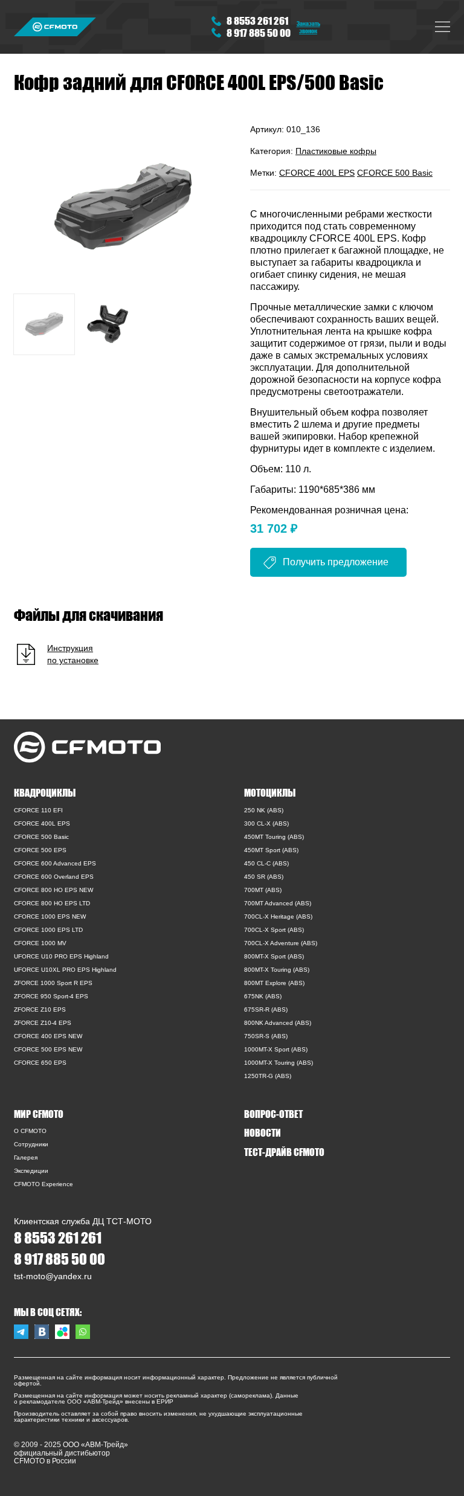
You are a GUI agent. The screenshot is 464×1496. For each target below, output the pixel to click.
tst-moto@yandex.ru (53, 1276)
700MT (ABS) (263, 890)
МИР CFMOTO (38, 1114)
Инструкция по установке (72, 654)
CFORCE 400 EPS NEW (48, 1036)
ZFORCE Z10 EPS (40, 1009)
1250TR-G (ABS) (267, 1076)
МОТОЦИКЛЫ (269, 792)
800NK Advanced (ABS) (277, 1022)
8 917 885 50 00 (259, 33)
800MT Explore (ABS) (274, 983)
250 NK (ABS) (263, 810)
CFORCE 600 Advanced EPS (55, 863)
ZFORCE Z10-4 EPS (42, 1022)
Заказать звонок (308, 26)
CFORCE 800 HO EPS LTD (52, 903)
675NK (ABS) (263, 996)
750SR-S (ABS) (266, 1036)
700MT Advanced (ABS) (277, 903)
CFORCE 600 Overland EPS (54, 876)
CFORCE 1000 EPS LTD (48, 929)
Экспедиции (31, 1170)
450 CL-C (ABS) (266, 863)
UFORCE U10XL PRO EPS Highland (65, 969)
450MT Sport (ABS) (271, 850)
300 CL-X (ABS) (266, 823)
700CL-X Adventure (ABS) (280, 943)
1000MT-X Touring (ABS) (278, 1062)
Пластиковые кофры (335, 151)
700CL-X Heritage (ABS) (278, 916)
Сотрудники (31, 1144)
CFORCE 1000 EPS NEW (50, 916)
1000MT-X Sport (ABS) (276, 1049)
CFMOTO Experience (43, 1184)
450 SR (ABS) (263, 876)
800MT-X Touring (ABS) (276, 969)
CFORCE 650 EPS (40, 1062)
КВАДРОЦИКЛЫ (45, 792)
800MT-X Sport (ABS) (274, 956)
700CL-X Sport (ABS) (274, 929)
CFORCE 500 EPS (40, 850)
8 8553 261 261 (257, 20)
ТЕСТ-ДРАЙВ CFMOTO (284, 1152)
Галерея (25, 1157)
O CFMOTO (30, 1131)
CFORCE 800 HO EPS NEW (53, 890)
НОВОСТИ (262, 1132)
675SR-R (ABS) (266, 1009)
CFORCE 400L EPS (317, 173)
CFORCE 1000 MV (40, 943)
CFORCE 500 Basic (395, 173)
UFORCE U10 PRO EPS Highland (61, 956)
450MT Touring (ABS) (274, 836)
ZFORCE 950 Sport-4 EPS (51, 996)
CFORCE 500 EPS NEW (48, 1049)
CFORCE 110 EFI (38, 810)
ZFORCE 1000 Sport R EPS (53, 983)
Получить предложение (335, 562)
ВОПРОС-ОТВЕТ (273, 1114)
